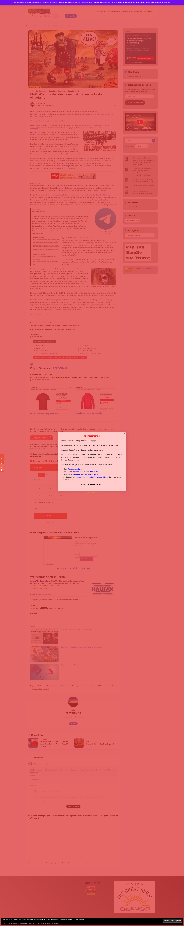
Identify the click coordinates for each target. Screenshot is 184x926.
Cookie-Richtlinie (54, 923)
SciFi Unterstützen (2, 462)
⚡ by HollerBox (92, 493)
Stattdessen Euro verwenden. (152, 2)
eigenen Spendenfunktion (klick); (86, 472)
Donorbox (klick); (75, 469)
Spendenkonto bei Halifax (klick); (86, 474)
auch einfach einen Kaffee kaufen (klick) (92, 477)
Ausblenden (166, 2)
